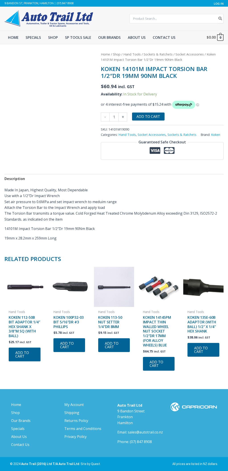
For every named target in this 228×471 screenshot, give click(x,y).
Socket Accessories (189, 54)
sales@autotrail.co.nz (145, 432)
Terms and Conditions (82, 428)
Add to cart (148, 116)
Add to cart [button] (22, 354)
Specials (17, 428)
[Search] (220, 18)
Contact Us (20, 444)
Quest (95, 464)
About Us (19, 436)
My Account (74, 404)
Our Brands (21, 420)
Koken (215, 135)
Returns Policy (76, 420)
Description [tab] (14, 178)
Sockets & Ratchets (158, 54)
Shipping (71, 412)
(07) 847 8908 (141, 441)
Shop (116, 54)
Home (105, 54)
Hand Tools (132, 54)
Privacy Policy (75, 436)
